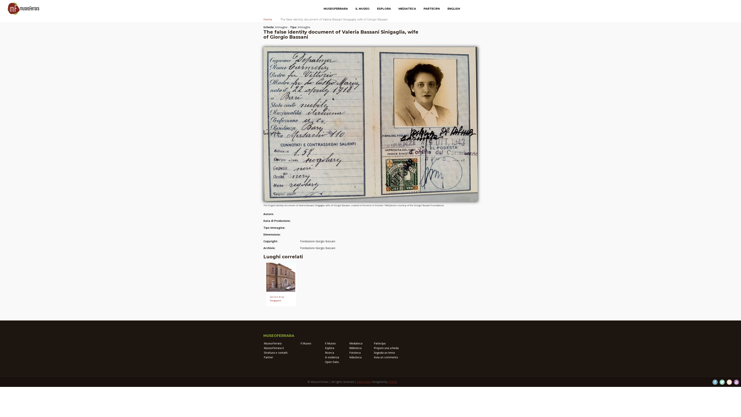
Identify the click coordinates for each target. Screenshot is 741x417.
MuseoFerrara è (274, 348)
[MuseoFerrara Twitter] (722, 382)
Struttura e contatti (276, 352)
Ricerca (329, 352)
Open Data (332, 362)
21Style (392, 382)
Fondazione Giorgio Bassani (317, 241)
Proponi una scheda (386, 348)
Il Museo (362, 8)
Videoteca (355, 357)
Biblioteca (355, 348)
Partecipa (432, 8)
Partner (268, 357)
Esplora (384, 8)
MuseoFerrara (336, 8)
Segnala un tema (384, 352)
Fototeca (355, 352)
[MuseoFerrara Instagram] (729, 382)
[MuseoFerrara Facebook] (715, 382)
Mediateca (407, 8)
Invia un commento (386, 357)
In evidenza (332, 357)
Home (267, 19)
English (453, 8)
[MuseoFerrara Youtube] (736, 382)
